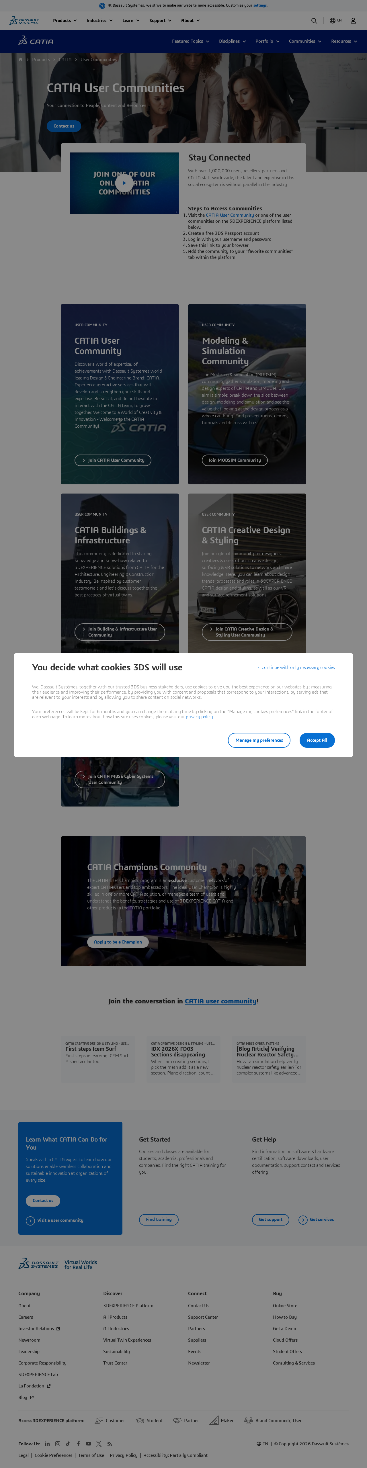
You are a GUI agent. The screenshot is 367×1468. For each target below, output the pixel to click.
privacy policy (199, 717)
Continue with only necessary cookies (298, 667)
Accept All (317, 740)
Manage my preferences (259, 740)
